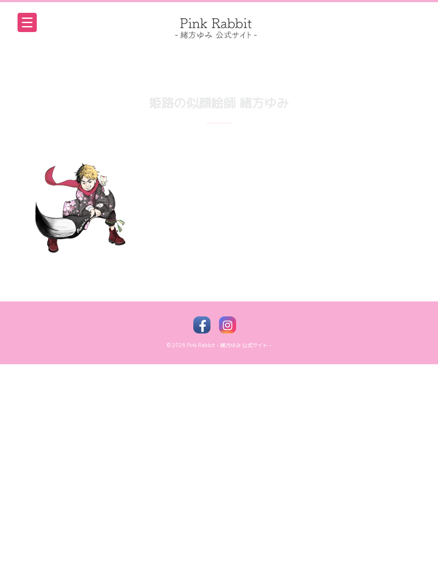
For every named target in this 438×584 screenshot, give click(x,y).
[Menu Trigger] (27, 22)
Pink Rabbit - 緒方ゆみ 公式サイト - (229, 345)
